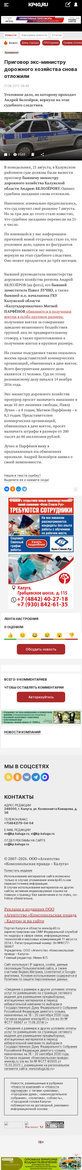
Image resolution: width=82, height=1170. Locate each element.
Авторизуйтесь (41, 697)
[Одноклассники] (12, 489)
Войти (75, 5)
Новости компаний (22, 732)
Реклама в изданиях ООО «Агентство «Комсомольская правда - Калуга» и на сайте (40, 915)
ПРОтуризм (51, 42)
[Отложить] (33, 154)
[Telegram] (24, 489)
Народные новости (34, 35)
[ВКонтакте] (6, 489)
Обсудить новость (41, 649)
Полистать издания (18, 870)
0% (10, 635)
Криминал (12, 52)
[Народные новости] (68, 4)
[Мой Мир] (18, 489)
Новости (10, 35)
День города (30, 42)
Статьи (57, 35)
